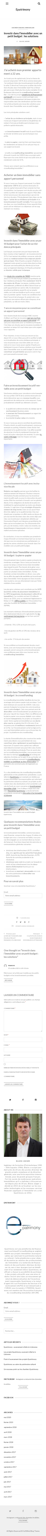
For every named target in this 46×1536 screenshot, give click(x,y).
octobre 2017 (9, 1462)
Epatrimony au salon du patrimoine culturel (20, 1364)
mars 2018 (8, 1437)
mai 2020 (7, 1417)
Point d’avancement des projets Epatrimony (20, 1359)
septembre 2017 (10, 1467)
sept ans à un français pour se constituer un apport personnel (22, 319)
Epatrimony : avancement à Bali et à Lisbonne (20, 1347)
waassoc (11, 965)
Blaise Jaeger (25, 41)
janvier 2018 (8, 1447)
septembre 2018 (10, 1427)
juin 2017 (7, 1482)
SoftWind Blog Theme (31, 1531)
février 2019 (8, 1422)
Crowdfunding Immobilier (23, 27)
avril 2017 (8, 1492)
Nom (6, 1035)
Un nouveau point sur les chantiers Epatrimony (21, 1369)
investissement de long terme (22, 615)
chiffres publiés (20, 601)
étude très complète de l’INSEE (18, 276)
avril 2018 (8, 1432)
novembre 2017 (10, 1457)
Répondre (8, 980)
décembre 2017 (10, 1452)
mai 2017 (7, 1487)
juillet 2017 (8, 1477)
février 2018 (8, 1442)
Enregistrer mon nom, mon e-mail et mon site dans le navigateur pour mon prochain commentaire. (21, 1072)
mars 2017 (8, 1497)
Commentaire (9, 1008)
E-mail (6, 1045)
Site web (7, 1055)
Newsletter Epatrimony (16, 791)
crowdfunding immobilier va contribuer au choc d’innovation (22, 760)
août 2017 (8, 1472)
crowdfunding (24, 755)
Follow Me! (23, 1387)
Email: (6, 892)
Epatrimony (23, 9)
